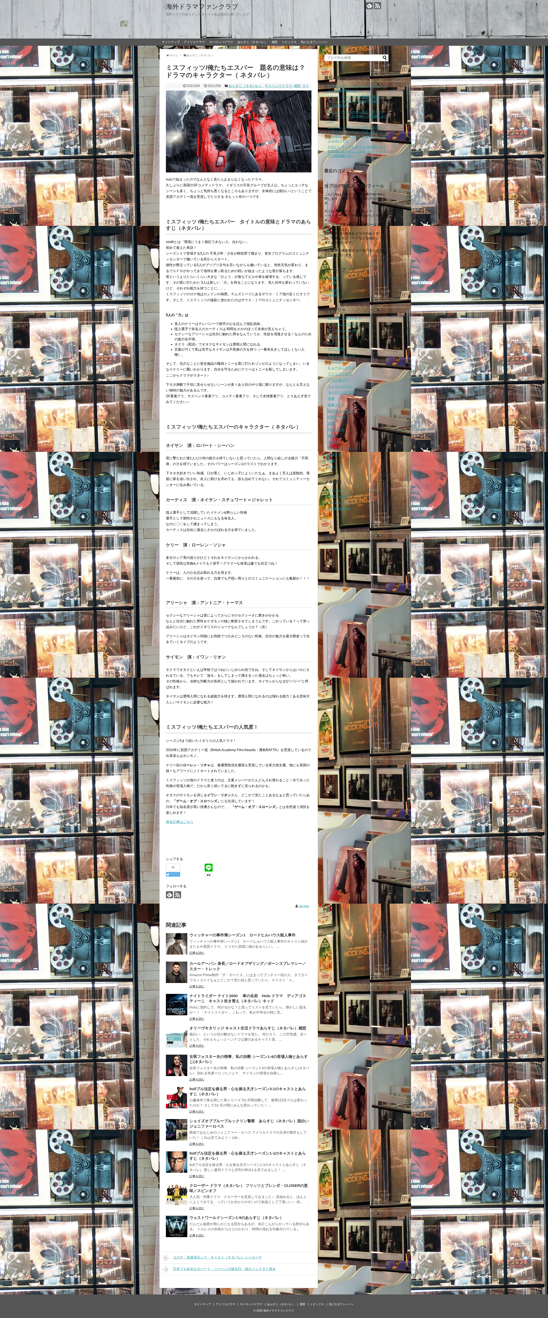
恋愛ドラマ (336, 417)
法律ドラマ (336, 454)
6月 (334, 282)
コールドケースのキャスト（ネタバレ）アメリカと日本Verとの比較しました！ (358, 116)
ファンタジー (338, 380)
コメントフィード (341, 502)
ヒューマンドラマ (341, 367)
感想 (274, 42)
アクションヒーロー (343, 330)
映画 (331, 436)
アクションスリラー (343, 324)
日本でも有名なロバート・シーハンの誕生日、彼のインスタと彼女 (224, 1269)
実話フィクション (341, 411)
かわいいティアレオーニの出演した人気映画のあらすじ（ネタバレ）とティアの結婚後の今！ (357, 151)
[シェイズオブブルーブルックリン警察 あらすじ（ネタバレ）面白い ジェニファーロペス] (176, 1129)
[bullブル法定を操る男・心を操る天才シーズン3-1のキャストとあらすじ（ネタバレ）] (176, 1097)
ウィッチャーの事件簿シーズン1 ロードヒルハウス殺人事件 (242, 935)
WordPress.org (339, 508)
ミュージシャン (340, 386)
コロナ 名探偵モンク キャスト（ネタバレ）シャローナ (217, 1257)
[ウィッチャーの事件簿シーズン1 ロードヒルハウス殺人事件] (176, 944)
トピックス (289, 42)
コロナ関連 (336, 349)
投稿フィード (338, 496)
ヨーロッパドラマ (221, 42)
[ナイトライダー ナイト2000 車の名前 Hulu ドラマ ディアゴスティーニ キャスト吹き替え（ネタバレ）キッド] (176, 1004)
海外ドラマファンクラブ (202, 6)
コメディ (334, 343)
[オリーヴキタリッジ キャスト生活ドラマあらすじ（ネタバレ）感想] (176, 1037)
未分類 (333, 442)
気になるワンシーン (314, 42)
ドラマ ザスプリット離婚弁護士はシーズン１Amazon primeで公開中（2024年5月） (357, 101)
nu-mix (304, 906)
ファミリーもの (340, 374)
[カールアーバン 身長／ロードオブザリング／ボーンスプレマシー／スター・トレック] (176, 972)
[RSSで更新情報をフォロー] (377, 5)
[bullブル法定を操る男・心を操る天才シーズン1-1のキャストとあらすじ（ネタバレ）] (176, 1162)
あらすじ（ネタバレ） (252, 42)
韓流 (331, 461)
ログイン (334, 490)
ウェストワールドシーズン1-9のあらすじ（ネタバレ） (236, 1218)
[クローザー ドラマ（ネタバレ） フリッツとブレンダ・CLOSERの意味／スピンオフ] (176, 1194)
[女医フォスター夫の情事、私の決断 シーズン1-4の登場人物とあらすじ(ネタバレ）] (176, 1065)
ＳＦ (305, 86)
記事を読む (196, 953)
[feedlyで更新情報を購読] (369, 5)
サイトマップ (171, 42)
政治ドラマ (336, 429)
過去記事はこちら (179, 822)
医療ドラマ (336, 405)
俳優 (331, 398)
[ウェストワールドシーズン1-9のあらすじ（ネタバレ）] (176, 1226)
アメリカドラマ (194, 42)
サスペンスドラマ (278, 86)
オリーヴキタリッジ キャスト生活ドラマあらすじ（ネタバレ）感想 (247, 1028)
